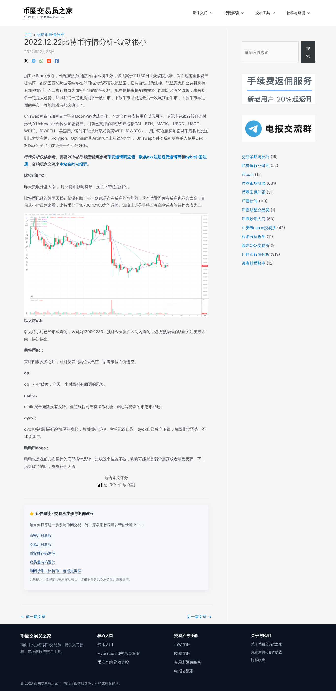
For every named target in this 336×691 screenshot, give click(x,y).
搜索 (308, 52)
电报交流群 (184, 670)
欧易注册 (182, 653)
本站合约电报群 (73, 164)
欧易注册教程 (41, 544)
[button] (210, 13)
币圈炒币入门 (253, 218)
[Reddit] (49, 60)
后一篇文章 (199, 616)
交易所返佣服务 (188, 662)
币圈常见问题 (253, 192)
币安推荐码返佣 (42, 553)
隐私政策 (258, 660)
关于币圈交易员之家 (266, 644)
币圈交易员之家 (48, 10)
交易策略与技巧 (255, 156)
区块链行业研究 (255, 165)
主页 (28, 34)
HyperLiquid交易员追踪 (118, 653)
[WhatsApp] (41, 60)
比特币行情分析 (50, 34)
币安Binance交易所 (259, 227)
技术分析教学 (253, 236)
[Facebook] (57, 60)
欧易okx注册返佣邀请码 (160, 156)
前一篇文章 (33, 616)
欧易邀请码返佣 (42, 562)
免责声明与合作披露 (266, 652)
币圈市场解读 (253, 183)
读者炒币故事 (253, 263)
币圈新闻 (250, 201)
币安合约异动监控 (113, 662)
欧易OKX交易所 (255, 245)
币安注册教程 (41, 535)
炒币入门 (105, 644)
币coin (248, 174)
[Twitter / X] (26, 60)
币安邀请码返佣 (121, 156)
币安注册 (182, 644)
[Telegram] (34, 60)
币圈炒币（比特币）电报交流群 (55, 570)
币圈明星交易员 (255, 209)
